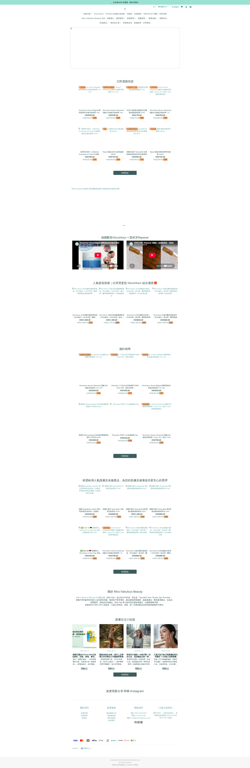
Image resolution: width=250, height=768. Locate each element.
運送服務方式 (111, 713)
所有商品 (146, 23)
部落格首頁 (127, 23)
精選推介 (110, 18)
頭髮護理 (141, 18)
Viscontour (99, 14)
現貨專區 (137, 14)
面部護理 (119, 18)
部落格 (84, 718)
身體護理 (130, 18)
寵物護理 (137, 23)
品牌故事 (84, 713)
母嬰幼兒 (163, 18)
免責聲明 (111, 720)
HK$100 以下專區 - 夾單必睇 (155, 14)
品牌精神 (84, 715)
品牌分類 (87, 14)
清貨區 (129, 14)
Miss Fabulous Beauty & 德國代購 (90, 597)
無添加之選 (115, 23)
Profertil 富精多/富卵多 (115, 14)
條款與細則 (111, 718)
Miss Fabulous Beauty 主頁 (93, 18)
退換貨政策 (111, 715)
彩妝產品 (103, 23)
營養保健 (152, 18)
